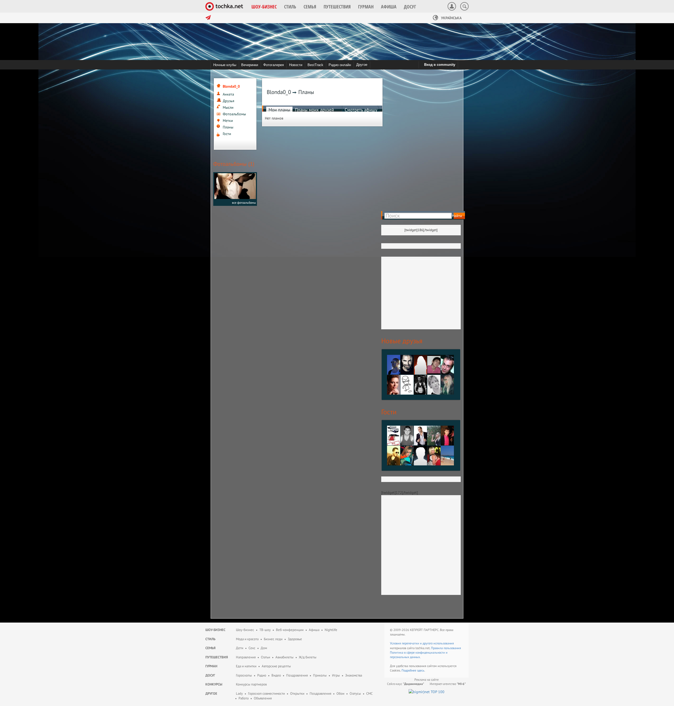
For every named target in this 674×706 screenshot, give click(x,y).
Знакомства (353, 675)
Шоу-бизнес (215, 630)
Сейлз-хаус (405, 684)
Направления (246, 657)
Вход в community (439, 65)
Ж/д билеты (307, 657)
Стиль (210, 639)
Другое (361, 65)
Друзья (228, 100)
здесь (420, 670)
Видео (276, 675)
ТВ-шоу (265, 630)
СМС (369, 693)
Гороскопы (244, 675)
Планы (228, 127)
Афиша (314, 630)
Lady (239, 693)
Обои (340, 693)
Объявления (263, 698)
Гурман (211, 666)
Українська (451, 18)
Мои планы (279, 110)
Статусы (355, 693)
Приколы (320, 675)
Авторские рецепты (276, 666)
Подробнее (409, 670)
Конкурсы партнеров (251, 684)
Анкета (228, 94)
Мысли (228, 107)
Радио (261, 675)
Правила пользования (446, 648)
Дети (239, 648)
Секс (252, 648)
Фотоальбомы (234, 114)
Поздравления (297, 675)
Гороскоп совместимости (266, 693)
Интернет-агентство (448, 684)
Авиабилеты (284, 657)
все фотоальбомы (244, 203)
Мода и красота (247, 639)
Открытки (297, 693)
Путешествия (216, 657)
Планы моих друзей (314, 110)
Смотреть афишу (361, 110)
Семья (210, 648)
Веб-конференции (290, 630)
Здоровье (295, 639)
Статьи (265, 657)
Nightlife (331, 630)
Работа (244, 698)
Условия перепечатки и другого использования (422, 643)
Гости (227, 133)
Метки (228, 120)
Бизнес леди (273, 639)
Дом (264, 648)
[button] (264, 6)
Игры (336, 675)
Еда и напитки (246, 666)
